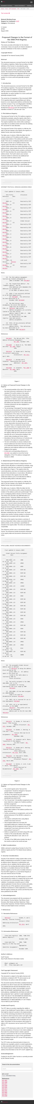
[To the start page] (4, 1102)
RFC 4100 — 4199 (25, 8)
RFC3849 (20, 696)
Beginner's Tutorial (6, 5)
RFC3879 (5, 265)
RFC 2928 (14, 734)
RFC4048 (5, 209)
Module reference (20, 5)
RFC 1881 (16, 341)
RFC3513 (11, 107)
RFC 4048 (12, 369)
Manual (29, 5)
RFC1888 (15, 297)
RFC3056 (17, 701)
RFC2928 (12, 688)
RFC (18, 8)
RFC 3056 (4, 1087)
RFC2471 (12, 707)
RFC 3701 (4, 1090)
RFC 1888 (12, 346)
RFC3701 (5, 712)
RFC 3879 (24, 363)
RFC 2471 (4, 1083)
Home (2, 8)
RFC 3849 (15, 769)
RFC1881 (26, 280)
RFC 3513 (26, 354)
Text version (4, 13)
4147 (17, 21)
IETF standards (12, 8)
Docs (6, 8)
